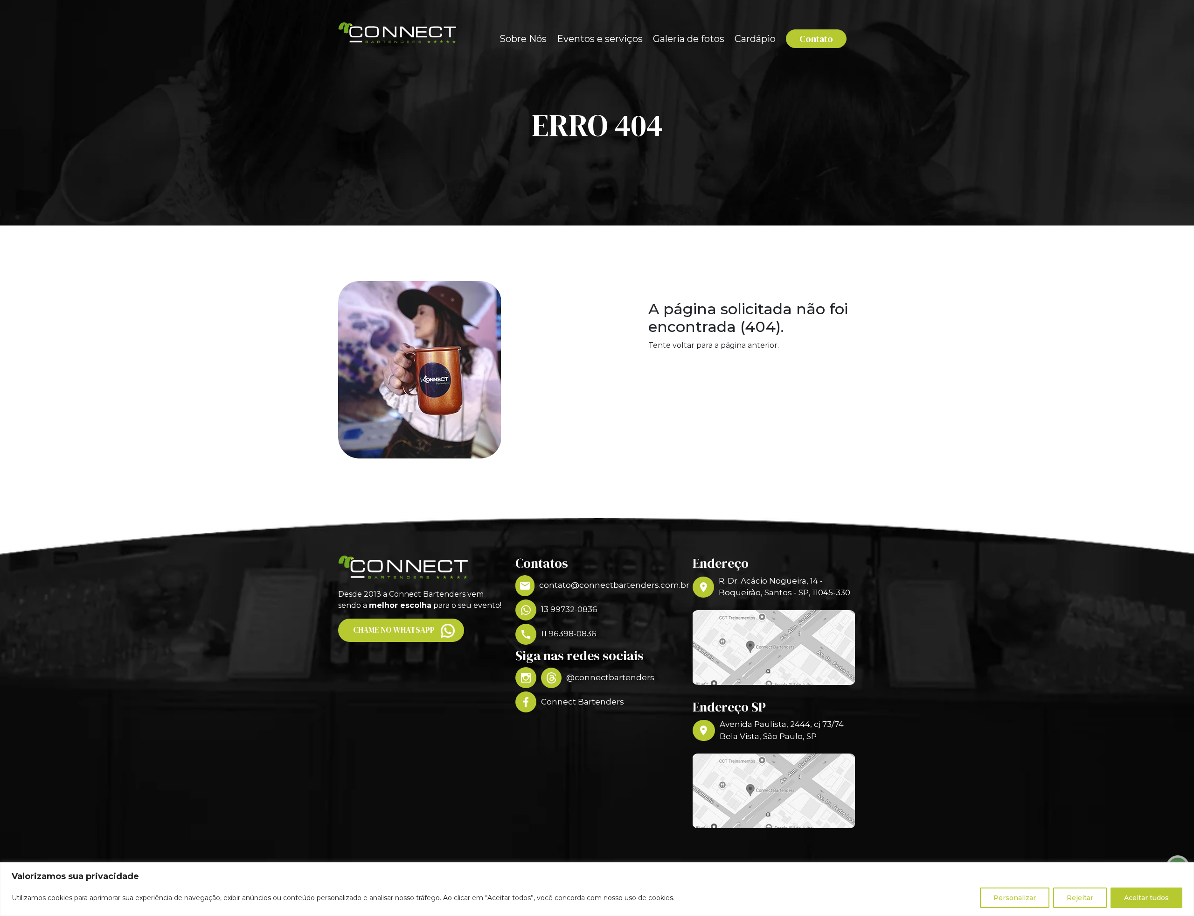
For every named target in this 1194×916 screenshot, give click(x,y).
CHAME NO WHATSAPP (394, 629)
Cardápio (755, 38)
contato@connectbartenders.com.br (609, 585)
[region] (597, 889)
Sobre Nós (523, 38)
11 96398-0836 (569, 633)
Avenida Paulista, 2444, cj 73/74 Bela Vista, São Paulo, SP (782, 730)
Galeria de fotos (688, 38)
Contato (816, 38)
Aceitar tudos (1146, 898)
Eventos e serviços (600, 38)
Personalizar (1014, 898)
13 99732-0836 (569, 609)
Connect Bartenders (582, 701)
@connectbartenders (610, 677)
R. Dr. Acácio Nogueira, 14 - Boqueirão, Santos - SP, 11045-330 (784, 587)
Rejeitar (1080, 898)
